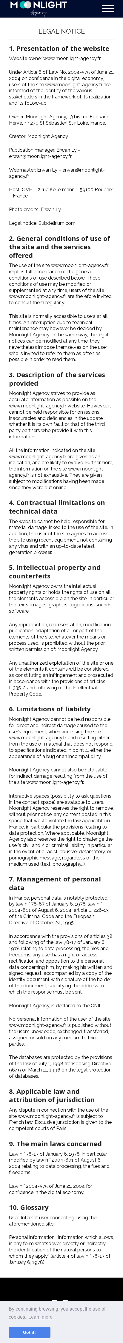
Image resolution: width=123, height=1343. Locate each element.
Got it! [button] (29, 1332)
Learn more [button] (40, 1317)
